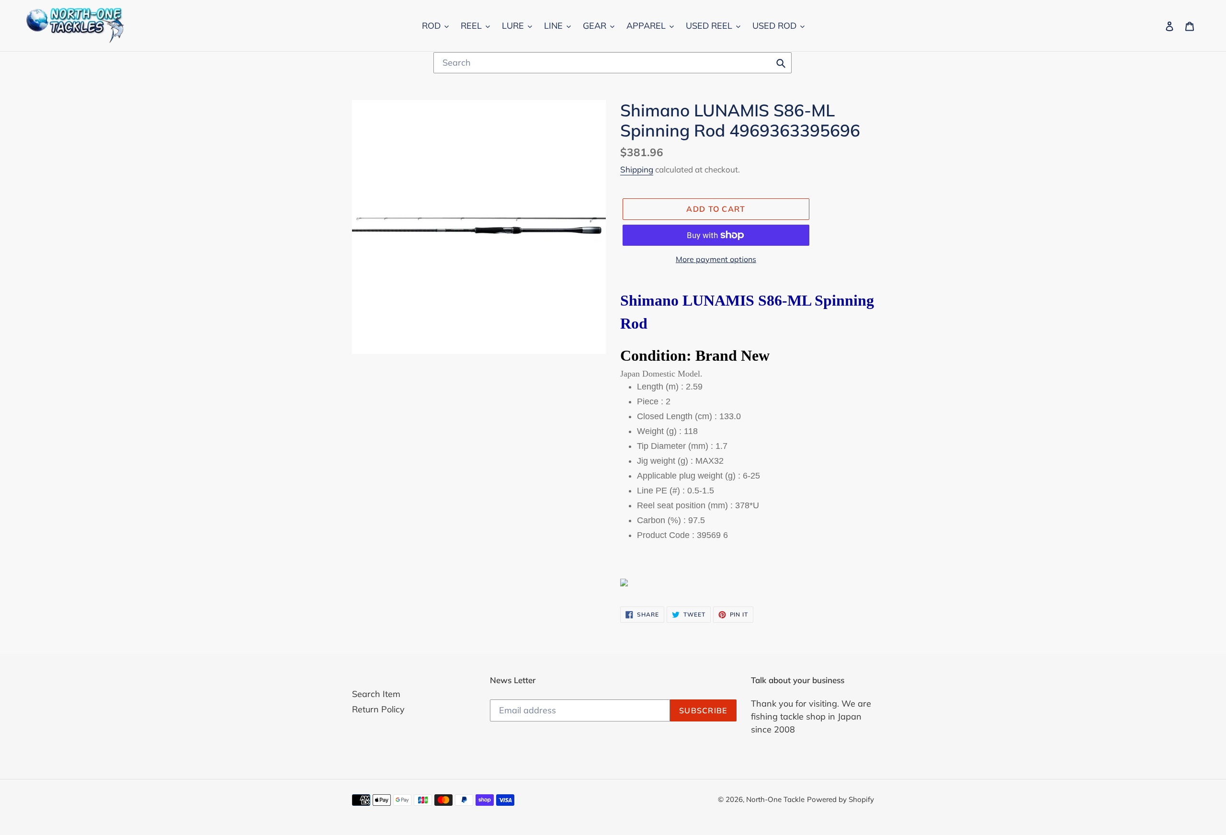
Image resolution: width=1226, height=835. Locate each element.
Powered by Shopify (840, 799)
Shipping (636, 169)
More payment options (716, 259)
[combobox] (612, 62)
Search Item (376, 693)
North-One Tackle (775, 799)
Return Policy (378, 709)
